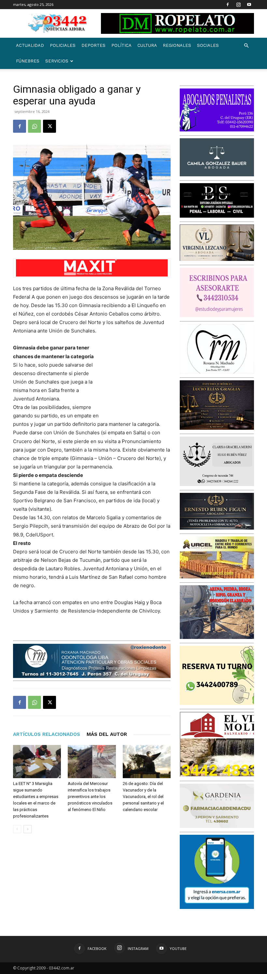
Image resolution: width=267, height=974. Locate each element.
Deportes (93, 45)
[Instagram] (238, 4)
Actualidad (30, 45)
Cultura (147, 45)
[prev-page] (17, 829)
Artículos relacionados (46, 734)
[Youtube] (249, 4)
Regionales (177, 45)
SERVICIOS (56, 61)
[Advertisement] (138, 378)
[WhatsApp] (34, 126)
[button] (246, 46)
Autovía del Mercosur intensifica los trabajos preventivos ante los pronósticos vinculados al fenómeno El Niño (90, 796)
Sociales (208, 45)
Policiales (63, 45)
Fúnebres (27, 61)
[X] (49, 126)
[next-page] (27, 829)
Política (121, 45)
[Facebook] (227, 4)
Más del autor (107, 734)
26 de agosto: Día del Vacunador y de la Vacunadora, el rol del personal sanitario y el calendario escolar (143, 796)
